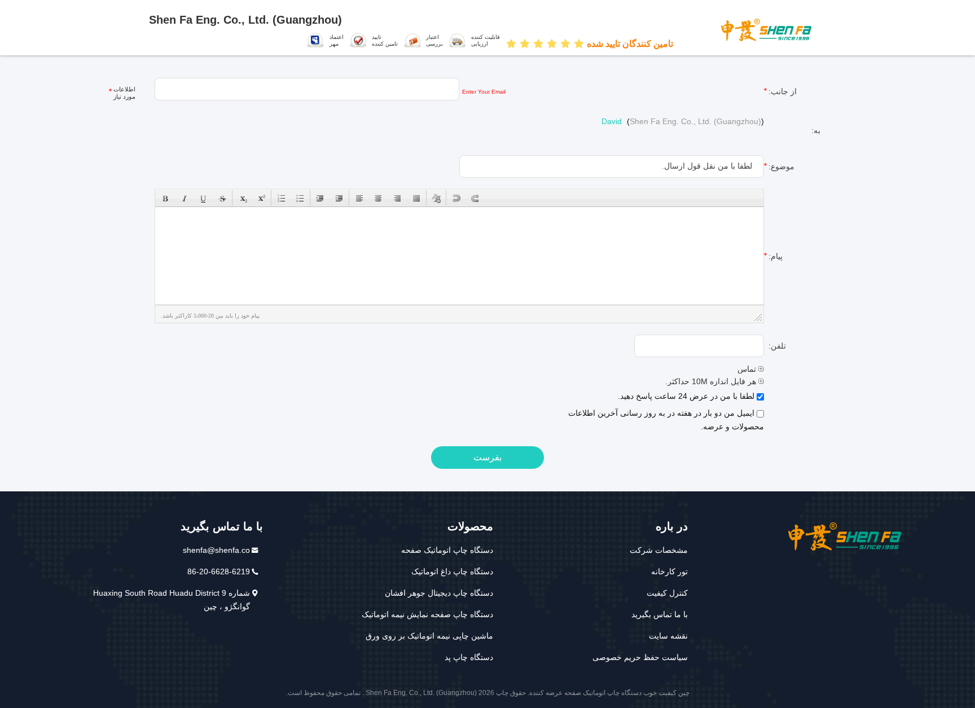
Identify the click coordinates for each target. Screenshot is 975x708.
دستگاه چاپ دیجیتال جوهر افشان (439, 592)
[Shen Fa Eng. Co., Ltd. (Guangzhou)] (770, 29)
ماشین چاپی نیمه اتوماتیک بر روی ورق (429, 635)
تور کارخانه (669, 571)
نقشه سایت (668, 635)
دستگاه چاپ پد (469, 657)
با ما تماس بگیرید (659, 614)
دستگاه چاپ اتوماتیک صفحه (447, 550)
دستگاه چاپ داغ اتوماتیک (452, 571)
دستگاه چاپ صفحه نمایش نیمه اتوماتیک (427, 614)
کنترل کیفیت (667, 592)
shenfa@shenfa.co (216, 550)
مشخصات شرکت (659, 550)
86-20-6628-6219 (218, 571)
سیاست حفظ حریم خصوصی (640, 657)
